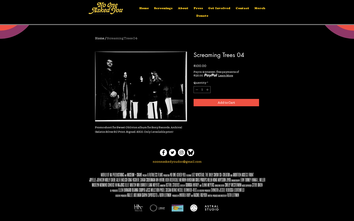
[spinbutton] (202, 89)
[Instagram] (181, 152)
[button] (183, 9)
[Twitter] (172, 152)
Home (99, 38)
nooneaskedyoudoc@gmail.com (177, 162)
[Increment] (207, 89)
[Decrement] (196, 89)
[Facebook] (163, 152)
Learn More (225, 75)
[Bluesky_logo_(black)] (190, 152)
